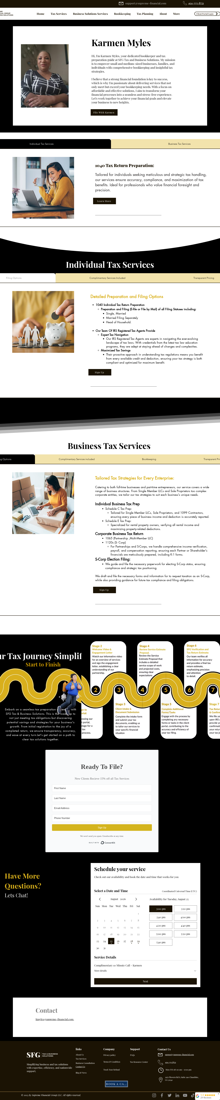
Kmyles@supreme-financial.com (55, 1019)
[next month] (136, 899)
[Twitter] (169, 1095)
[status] (179, 891)
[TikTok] (192, 1095)
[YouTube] (185, 1095)
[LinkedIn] (177, 1095)
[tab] (107, 278)
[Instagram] (154, 1095)
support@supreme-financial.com (145, 3)
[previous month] (100, 899)
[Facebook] (161, 1095)
